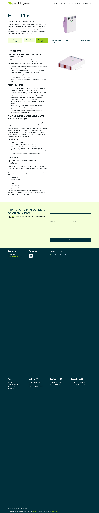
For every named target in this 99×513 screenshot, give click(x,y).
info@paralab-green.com (15, 256)
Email (52, 215)
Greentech (14, 216)
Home (55, 3)
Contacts (85, 3)
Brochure (78, 3)
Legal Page (34, 511)
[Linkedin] (31, 256)
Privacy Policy (54, 511)
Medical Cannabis (55, 39)
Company (53, 221)
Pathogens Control (85, 40)
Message (53, 228)
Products (70, 3)
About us (62, 3)
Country (73, 221)
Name (52, 209)
